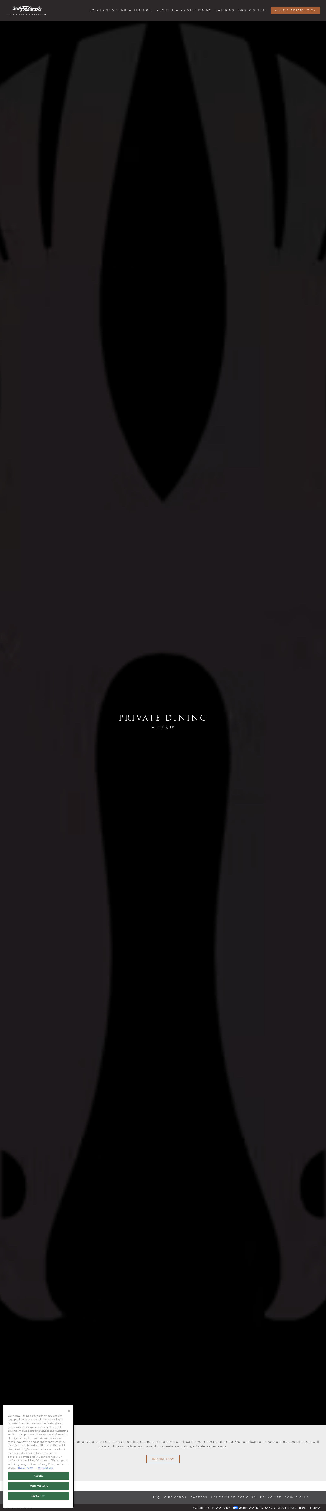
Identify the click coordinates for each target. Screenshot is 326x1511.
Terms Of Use (45, 1468)
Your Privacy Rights (251, 1507)
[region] (38, 1456)
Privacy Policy (221, 1507)
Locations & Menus (109, 10)
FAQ (156, 1497)
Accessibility (201, 1507)
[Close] (69, 1410)
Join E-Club (297, 1497)
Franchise (270, 1497)
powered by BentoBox (19, 1507)
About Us (167, 10)
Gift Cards (175, 1497)
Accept (38, 1476)
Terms (302, 1507)
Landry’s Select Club (233, 1497)
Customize (38, 1496)
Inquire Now (163, 1472)
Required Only (38, 1486)
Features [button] (143, 10)
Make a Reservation (295, 10)
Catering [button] (225, 10)
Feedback (314, 1507)
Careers (199, 1497)
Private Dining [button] (196, 10)
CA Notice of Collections (280, 1507)
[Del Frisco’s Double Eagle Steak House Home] (26, 10)
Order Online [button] (252, 10)
